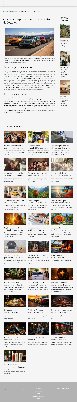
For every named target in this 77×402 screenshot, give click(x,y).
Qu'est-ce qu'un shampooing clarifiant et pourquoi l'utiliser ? (14, 367)
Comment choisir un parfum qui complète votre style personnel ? (62, 175)
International (38, 391)
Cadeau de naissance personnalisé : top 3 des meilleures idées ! (13, 257)
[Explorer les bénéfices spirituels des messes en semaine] (15, 219)
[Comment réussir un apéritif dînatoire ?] (15, 301)
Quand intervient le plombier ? (36, 338)
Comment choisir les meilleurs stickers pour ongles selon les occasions (38, 230)
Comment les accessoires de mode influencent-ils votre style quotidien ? (14, 175)
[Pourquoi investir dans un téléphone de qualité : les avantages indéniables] (15, 328)
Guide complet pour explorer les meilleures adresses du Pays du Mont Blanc (38, 203)
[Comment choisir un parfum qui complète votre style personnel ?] (62, 164)
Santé (38, 393)
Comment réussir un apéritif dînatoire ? (12, 311)
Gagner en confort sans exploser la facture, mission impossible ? (64, 101)
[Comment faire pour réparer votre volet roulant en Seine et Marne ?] (62, 328)
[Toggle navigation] (5, 3)
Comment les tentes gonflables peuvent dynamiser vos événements (59, 231)
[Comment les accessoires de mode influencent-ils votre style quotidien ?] (15, 164)
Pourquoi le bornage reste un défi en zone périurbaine (64, 43)
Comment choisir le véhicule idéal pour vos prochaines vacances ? (37, 148)
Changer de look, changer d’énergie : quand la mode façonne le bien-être (65, 72)
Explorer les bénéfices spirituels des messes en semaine (13, 230)
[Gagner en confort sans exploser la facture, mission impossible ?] (65, 87)
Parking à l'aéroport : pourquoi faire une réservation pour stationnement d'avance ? (38, 313)
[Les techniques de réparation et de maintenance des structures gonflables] (62, 246)
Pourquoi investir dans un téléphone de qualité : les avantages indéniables (14, 339)
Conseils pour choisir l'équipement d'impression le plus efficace (38, 285)
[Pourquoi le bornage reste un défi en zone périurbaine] (65, 31)
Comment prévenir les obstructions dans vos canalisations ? (60, 148)
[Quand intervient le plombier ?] (38, 328)
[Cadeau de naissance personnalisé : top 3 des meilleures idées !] (15, 246)
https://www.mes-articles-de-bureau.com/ (15, 75)
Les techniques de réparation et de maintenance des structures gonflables (59, 258)
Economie (38, 388)
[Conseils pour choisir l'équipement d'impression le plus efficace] (38, 274)
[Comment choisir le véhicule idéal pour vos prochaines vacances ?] (38, 137)
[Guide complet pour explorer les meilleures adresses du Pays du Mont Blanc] (38, 191)
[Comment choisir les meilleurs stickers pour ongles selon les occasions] (38, 219)
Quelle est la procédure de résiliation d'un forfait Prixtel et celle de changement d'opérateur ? (61, 313)
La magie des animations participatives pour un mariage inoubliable (14, 148)
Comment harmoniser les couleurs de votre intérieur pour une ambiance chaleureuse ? (14, 203)
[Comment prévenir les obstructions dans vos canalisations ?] (62, 137)
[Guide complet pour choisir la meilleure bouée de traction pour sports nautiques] (62, 191)
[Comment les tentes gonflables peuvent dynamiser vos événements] (62, 219)
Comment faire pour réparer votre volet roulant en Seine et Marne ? (61, 340)
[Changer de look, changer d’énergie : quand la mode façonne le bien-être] (65, 58)
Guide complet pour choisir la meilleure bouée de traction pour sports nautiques (61, 203)
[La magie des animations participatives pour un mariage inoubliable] (15, 137)
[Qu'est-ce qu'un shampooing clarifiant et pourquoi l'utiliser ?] (15, 356)
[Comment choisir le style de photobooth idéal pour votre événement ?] (38, 164)
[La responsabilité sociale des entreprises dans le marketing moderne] (15, 274)
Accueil (5, 11)
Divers (10, 11)
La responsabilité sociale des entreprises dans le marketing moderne (14, 285)
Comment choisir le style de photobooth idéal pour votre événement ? (38, 175)
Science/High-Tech (38, 396)
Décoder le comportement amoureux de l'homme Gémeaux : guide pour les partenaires (61, 286)
